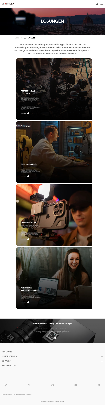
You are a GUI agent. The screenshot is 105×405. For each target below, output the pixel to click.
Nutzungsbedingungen (19, 394)
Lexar (8, 3)
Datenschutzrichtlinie (7, 394)
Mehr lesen (23, 113)
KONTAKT (51, 337)
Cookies (29, 394)
